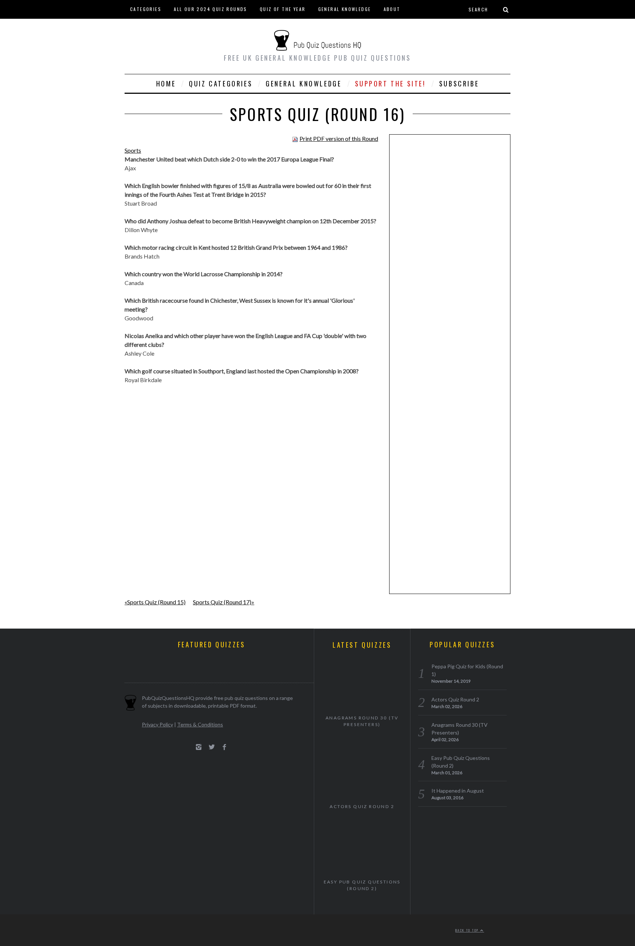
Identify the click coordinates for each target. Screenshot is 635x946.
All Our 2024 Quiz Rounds (210, 9)
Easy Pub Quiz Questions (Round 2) (362, 885)
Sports (133, 150)
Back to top (467, 930)
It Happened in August (457, 790)
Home (166, 83)
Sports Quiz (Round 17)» (223, 601)
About (392, 9)
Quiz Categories (220, 83)
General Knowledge (344, 9)
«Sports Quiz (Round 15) (155, 601)
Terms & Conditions (200, 724)
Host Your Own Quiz (158, 27)
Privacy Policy (157, 724)
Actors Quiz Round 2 (362, 806)
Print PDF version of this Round (338, 138)
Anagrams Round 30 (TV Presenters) (362, 721)
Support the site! (390, 83)
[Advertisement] (449, 253)
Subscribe (459, 83)
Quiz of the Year (282, 9)
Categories (145, 9)
